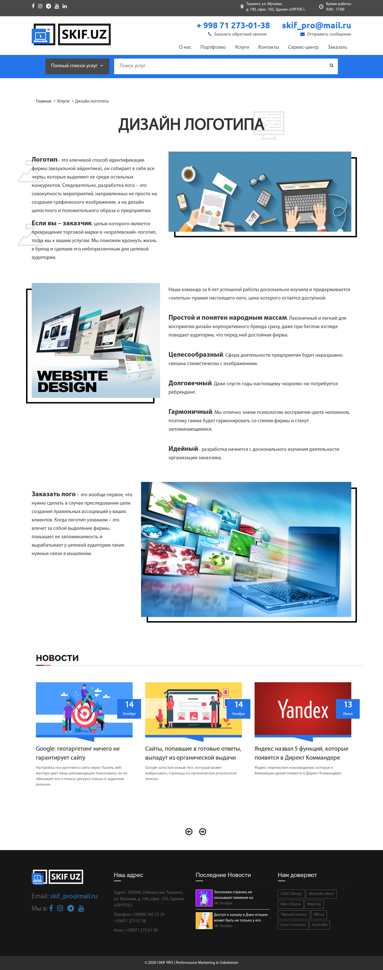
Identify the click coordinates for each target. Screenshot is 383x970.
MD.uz (319, 915)
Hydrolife (319, 925)
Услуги (242, 47)
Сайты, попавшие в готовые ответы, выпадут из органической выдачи (193, 753)
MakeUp (314, 904)
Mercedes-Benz (321, 894)
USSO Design (291, 894)
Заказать (337, 47)
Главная (43, 101)
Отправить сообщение (328, 34)
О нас (185, 47)
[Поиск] (331, 66)
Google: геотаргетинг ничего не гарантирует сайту (78, 753)
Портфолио (213, 47)
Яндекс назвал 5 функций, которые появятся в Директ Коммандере (302, 753)
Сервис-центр (303, 47)
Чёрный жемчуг (294, 915)
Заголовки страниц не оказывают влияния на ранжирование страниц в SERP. (240, 895)
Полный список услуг (75, 66)
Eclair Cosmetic (293, 925)
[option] (86, 737)
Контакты (268, 47)
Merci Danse (291, 904)
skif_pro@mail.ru (74, 896)
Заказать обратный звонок (240, 34)
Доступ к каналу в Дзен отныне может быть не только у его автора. (241, 918)
